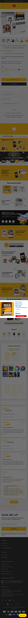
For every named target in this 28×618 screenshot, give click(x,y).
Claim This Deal (21, 316)
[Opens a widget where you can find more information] (23, 615)
